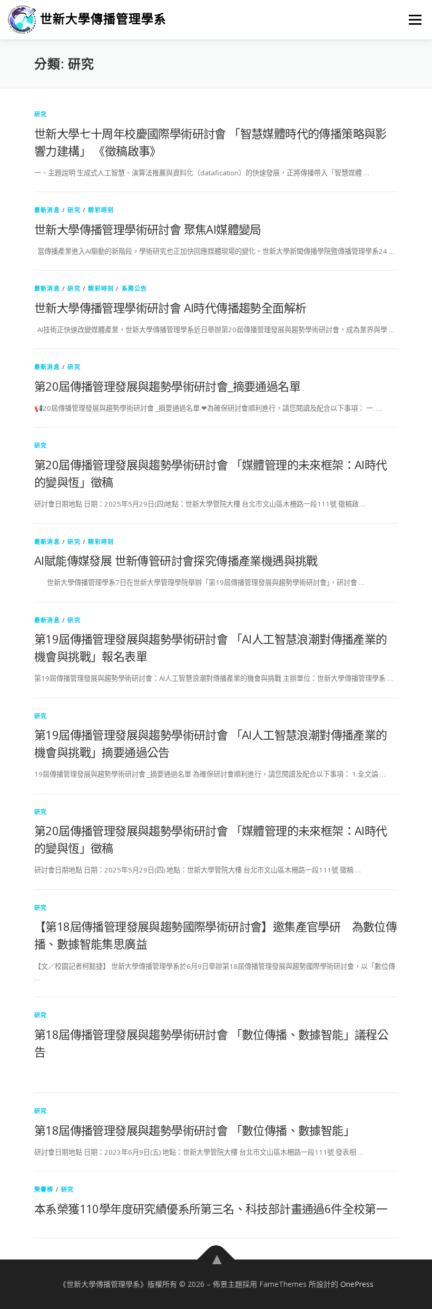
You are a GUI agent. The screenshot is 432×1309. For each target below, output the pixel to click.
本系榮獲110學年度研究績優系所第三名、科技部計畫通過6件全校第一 (210, 1208)
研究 (40, 114)
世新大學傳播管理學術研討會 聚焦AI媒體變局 (147, 229)
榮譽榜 (44, 1189)
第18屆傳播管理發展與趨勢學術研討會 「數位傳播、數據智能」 (194, 1130)
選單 (412, 19)
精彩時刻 (101, 210)
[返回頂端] (216, 1259)
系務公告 (135, 288)
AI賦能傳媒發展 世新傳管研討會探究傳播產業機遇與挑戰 (176, 560)
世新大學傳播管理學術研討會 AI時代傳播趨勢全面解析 (170, 307)
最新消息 (47, 210)
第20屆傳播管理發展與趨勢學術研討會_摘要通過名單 (167, 386)
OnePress (357, 1284)
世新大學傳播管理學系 (103, 19)
